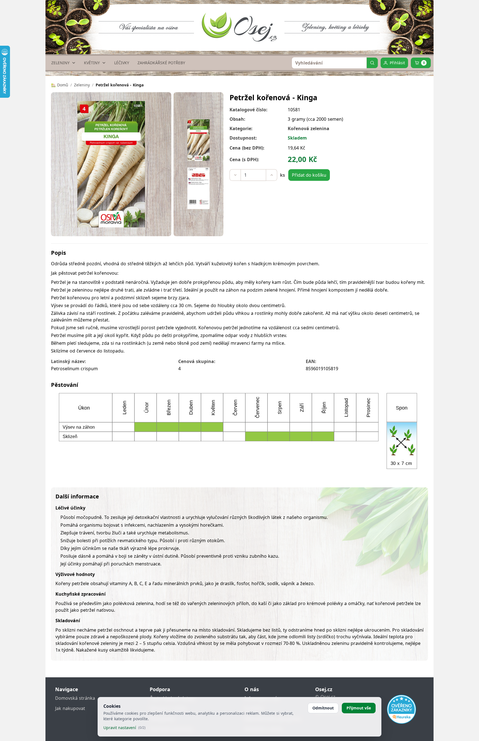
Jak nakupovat (70, 708)
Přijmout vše (358, 708)
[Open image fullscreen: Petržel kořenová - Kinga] (111, 164)
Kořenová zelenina (308, 128)
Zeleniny (82, 85)
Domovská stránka (75, 698)
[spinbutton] (253, 175)
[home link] (241, 21)
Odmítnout (323, 708)
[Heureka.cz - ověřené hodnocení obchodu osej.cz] (401, 709)
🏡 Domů (59, 85)
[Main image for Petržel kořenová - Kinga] (198, 140)
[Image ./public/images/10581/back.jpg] (198, 188)
